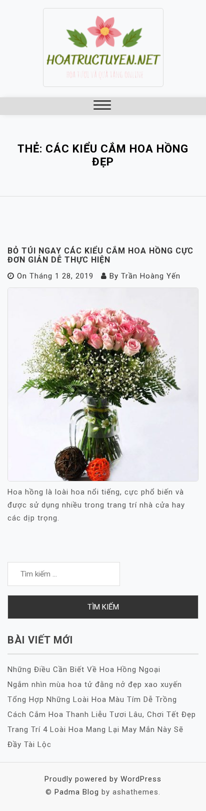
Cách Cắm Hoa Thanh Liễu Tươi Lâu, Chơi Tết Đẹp (102, 714)
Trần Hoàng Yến (150, 276)
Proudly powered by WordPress (103, 779)
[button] (102, 106)
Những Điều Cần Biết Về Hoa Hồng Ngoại (84, 669)
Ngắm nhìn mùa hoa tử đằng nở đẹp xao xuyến (95, 684)
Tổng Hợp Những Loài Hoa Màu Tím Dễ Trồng (92, 699)
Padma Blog (76, 792)
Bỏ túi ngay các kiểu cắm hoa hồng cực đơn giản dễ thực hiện (101, 255)
